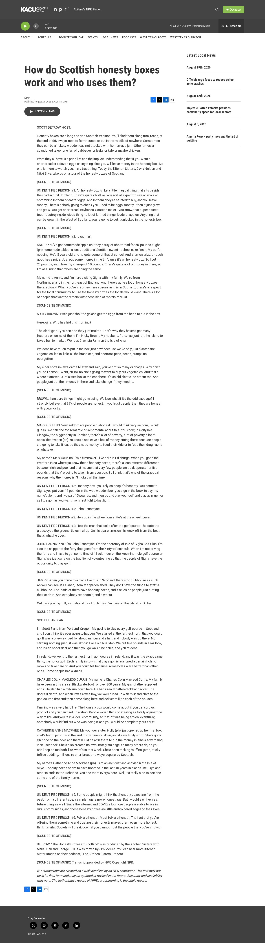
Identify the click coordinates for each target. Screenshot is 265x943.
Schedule (44, 37)
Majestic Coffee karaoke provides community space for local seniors (209, 110)
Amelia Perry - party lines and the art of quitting (212, 138)
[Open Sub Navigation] (32, 37)
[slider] (41, 26)
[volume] (36, 26)
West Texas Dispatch (185, 37)
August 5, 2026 (196, 124)
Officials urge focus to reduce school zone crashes (211, 81)
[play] (25, 26)
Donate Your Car (71, 37)
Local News (109, 37)
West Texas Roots (153, 37)
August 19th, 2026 (199, 67)
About (25, 37)
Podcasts (129, 37)
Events (92, 37)
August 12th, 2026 (199, 96)
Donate (235, 9)
